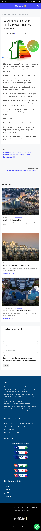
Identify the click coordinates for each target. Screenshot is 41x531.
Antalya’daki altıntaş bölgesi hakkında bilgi (17, 310)
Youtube (26, 510)
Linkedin (34, 507)
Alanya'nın (8, 496)
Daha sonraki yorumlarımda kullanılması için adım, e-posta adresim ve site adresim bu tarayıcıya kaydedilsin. (20, 359)
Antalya (8, 486)
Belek (7, 493)
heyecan (18, 507)
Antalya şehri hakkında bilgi (12, 220)
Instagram (17, 510)
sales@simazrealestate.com (14, 433)
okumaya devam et (8, 228)
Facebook (9, 507)
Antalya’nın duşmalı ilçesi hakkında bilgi (16, 265)
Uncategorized (8, 12)
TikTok (26, 507)
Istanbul (8, 489)
